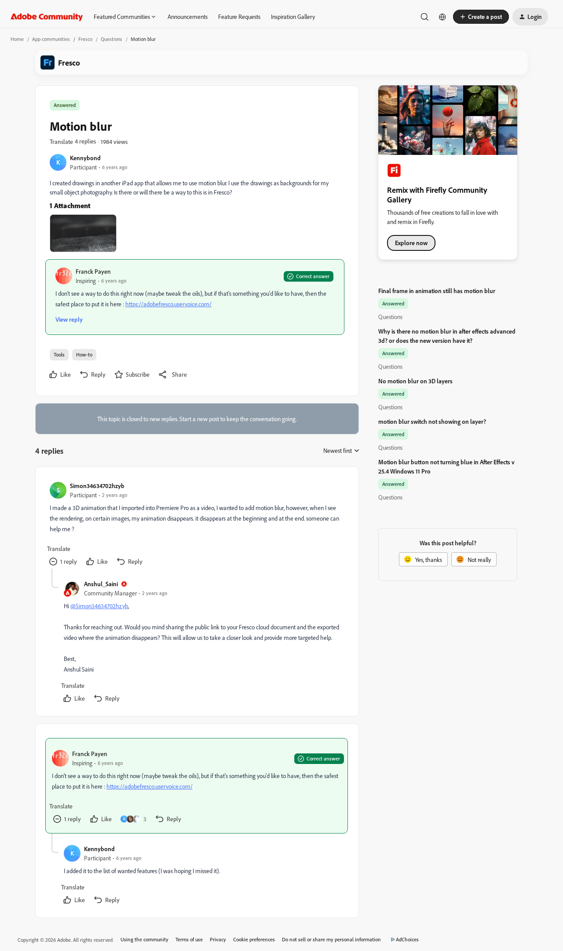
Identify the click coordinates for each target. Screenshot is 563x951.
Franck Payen (93, 271)
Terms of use (189, 939)
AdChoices (407, 939)
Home (17, 39)
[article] (196, 525)
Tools (59, 354)
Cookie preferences (254, 939)
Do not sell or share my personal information (331, 939)
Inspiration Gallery (293, 16)
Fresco (85, 39)
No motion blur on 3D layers (415, 381)
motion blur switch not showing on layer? (432, 421)
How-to (84, 354)
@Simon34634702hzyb (99, 606)
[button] (481, 17)
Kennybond (85, 158)
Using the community (144, 939)
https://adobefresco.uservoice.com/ (168, 304)
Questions (111, 39)
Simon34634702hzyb (97, 485)
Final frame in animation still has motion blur (436, 290)
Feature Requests (239, 16)
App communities (51, 39)
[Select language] (442, 17)
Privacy (218, 939)
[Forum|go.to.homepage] (47, 17)
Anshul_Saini (101, 583)
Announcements (188, 16)
